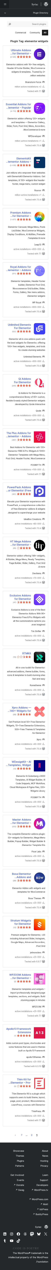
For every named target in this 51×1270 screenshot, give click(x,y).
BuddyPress (40, 1214)
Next (15, 1135)
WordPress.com (38, 1199)
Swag (19, 1190)
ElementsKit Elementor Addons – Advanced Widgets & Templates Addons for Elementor (19, 160)
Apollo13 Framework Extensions (18, 1030)
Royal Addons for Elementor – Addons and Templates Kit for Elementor (19, 268)
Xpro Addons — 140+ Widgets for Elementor (20, 709)
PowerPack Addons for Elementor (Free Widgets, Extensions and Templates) (18, 489)
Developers (42, 1185)
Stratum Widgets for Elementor (20, 922)
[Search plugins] (10, 24)
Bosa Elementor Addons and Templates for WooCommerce (21, 875)
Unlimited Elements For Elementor (19, 326)
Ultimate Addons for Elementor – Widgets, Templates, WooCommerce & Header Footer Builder (18, 52)
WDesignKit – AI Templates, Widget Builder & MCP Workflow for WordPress (19, 763)
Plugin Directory (40, 13)
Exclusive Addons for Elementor (20, 597)
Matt (44, 1204)
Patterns (19, 1165)
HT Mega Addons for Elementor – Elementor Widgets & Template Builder (19, 543)
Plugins (20, 1160)
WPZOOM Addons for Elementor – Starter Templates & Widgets (18, 976)
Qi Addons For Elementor (22, 380)
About (45, 1150)
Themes (20, 1155)
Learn (45, 1175)
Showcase (18, 1150)
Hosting (44, 1160)
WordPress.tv (39, 1190)
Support (44, 1180)
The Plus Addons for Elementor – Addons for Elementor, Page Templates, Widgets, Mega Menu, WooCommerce (18, 435)
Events (20, 1180)
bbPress (42, 1209)
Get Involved (17, 1175)
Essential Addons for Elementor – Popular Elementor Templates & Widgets (18, 106)
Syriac (38, 1227)
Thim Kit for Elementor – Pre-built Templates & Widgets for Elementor (20, 1081)
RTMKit (26, 653)
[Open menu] (4, 4)
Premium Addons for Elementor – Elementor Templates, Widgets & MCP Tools (19, 214)
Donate (18, 1185)
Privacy (44, 1165)
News (45, 1155)
